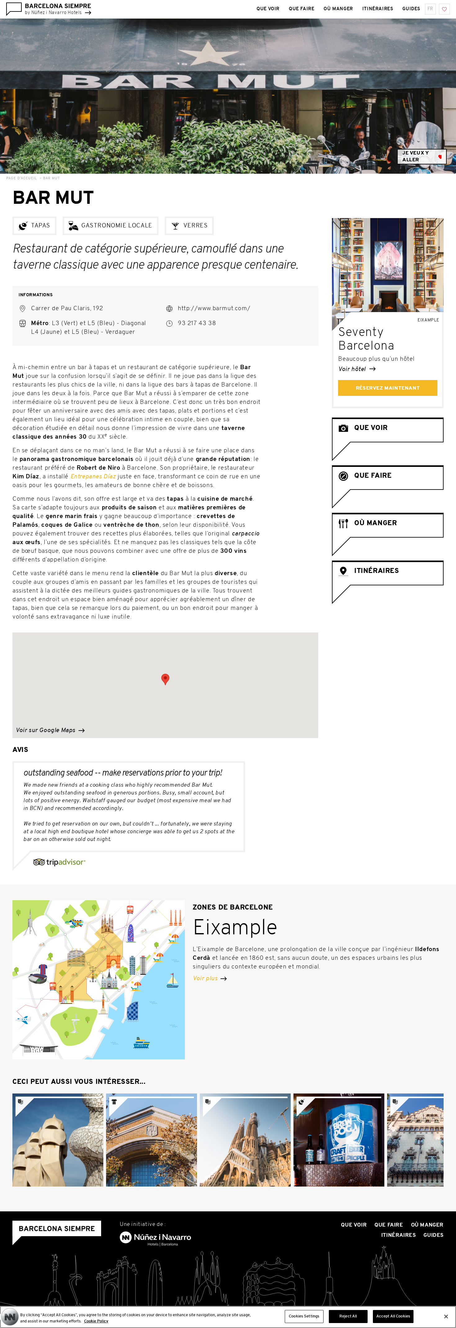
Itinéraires (377, 9)
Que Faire (301, 9)
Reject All (348, 1316)
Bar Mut (51, 178)
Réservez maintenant (388, 388)
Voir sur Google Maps (46, 730)
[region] (228, 1317)
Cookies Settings (304, 1316)
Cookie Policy (96, 1321)
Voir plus (206, 979)
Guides (411, 9)
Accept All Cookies (393, 1316)
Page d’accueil (21, 178)
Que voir (268, 9)
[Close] (446, 1316)
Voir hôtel (352, 369)
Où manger (338, 9)
